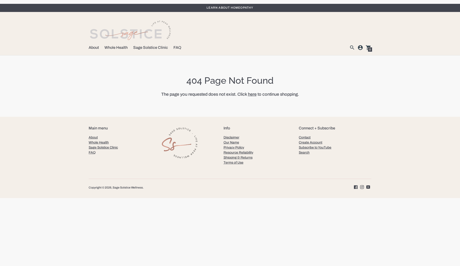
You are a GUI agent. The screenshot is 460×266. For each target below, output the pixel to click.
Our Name (231, 142)
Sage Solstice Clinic (150, 47)
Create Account (310, 142)
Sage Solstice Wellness (128, 187)
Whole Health (116, 47)
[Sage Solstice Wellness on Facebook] (356, 187)
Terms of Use (233, 162)
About (94, 47)
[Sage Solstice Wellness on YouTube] (368, 187)
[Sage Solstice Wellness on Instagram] (362, 187)
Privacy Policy (234, 147)
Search (304, 152)
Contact (304, 137)
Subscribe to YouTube (315, 147)
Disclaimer (231, 137)
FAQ (177, 47)
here (252, 94)
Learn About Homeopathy (230, 7)
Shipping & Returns (238, 157)
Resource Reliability (238, 152)
